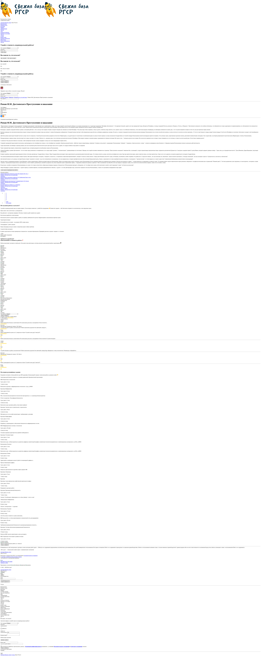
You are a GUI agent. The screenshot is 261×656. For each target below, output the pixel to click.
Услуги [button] (19, 654)
